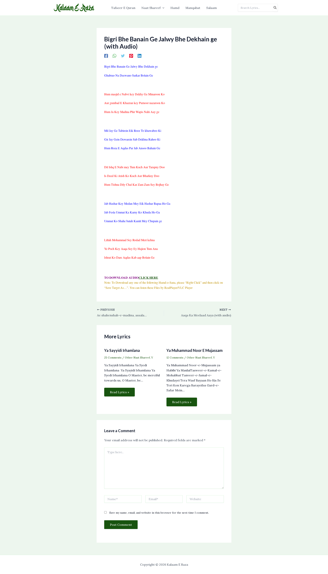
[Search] (275, 8)
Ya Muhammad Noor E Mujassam (194, 350)
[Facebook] (106, 56)
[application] (162, 7)
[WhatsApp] (114, 56)
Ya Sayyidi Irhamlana (122, 350)
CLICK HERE (148, 277)
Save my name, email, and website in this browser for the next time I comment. (159, 512)
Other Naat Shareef (137, 357)
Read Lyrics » (119, 392)
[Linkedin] (139, 56)
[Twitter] (123, 56)
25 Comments (112, 357)
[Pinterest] (131, 56)
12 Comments (174, 357)
